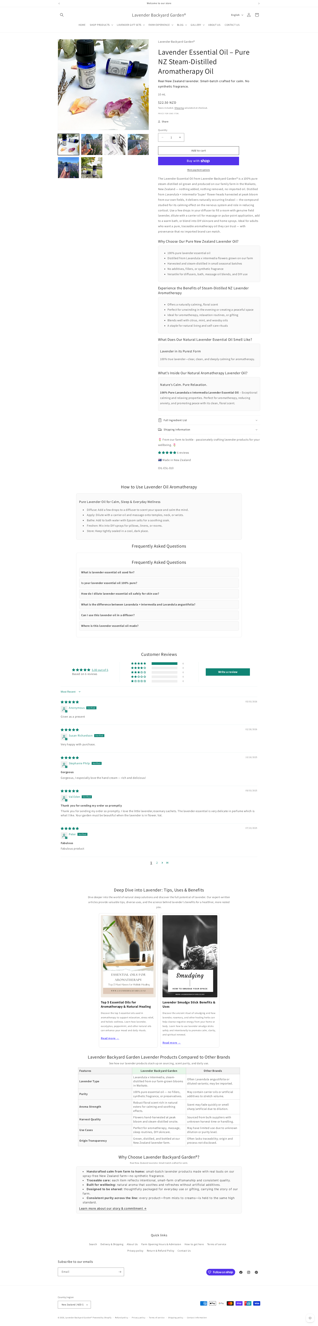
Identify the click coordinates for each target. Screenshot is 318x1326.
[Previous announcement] (59, 3)
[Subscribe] (120, 1272)
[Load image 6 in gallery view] (91, 167)
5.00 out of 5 (100, 670)
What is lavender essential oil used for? (108, 572)
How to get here (194, 1244)
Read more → (110, 1038)
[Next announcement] (259, 3)
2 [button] (157, 863)
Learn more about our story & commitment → (113, 1208)
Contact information (197, 1317)
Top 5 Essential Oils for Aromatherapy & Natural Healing (126, 1004)
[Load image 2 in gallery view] (91, 144)
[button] (62, 15)
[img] (70, 702)
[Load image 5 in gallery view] (68, 167)
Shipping (179, 107)
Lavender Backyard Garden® (78, 1317)
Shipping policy (175, 1317)
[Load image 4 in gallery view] (138, 144)
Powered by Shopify (102, 1317)
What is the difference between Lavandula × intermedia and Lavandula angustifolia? (138, 604)
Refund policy (121, 1317)
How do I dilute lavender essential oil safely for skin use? (120, 594)
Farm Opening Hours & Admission (161, 1244)
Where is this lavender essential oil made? (109, 626)
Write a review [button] (228, 672)
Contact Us (184, 1250)
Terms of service (216, 1244)
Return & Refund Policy (160, 1250)
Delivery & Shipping (111, 1244)
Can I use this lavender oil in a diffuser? (108, 615)
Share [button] (165, 121)
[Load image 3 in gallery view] (115, 144)
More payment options (198, 169)
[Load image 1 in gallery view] (68, 144)
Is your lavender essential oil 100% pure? (109, 583)
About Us (132, 1244)
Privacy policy (135, 1250)
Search (93, 1244)
